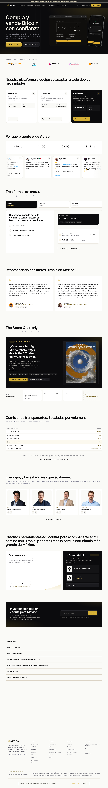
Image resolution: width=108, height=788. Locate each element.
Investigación (51, 5)
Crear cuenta (62, 248)
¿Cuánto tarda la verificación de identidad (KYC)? (23, 659)
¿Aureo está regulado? (14, 653)
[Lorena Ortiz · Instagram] (67, 307)
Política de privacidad (93, 781)
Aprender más (73, 248)
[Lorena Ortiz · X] (65, 307)
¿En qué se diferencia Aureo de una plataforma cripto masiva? (27, 665)
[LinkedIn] (11, 512)
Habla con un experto (31, 44)
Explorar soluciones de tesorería (50, 118)
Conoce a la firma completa (53, 519)
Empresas (30, 5)
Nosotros (64, 5)
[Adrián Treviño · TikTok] (26, 307)
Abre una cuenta (96, 5)
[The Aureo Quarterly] (81, 363)
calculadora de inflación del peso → (21, 586)
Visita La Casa (71, 585)
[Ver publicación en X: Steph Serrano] (94, 158)
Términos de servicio (77, 781)
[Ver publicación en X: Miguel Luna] (8, 158)
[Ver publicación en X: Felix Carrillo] (66, 158)
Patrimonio (37, 5)
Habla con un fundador (81, 118)
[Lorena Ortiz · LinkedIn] (70, 307)
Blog (58, 5)
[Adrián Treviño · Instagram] (18, 307)
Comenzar (12, 118)
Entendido (84, 783)
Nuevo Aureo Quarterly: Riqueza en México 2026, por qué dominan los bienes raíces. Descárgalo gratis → (54, 1)
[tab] (21, 204)
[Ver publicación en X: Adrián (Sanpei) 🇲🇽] (37, 158)
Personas (22, 5)
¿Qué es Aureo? (11, 641)
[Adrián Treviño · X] (16, 307)
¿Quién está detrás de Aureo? (16, 677)
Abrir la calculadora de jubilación (18, 583)
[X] (8, 512)
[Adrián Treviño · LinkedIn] (21, 307)
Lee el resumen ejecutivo (17, 379)
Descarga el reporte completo (38, 379)
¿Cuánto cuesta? (12, 671)
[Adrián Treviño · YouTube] (23, 307)
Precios (44, 5)
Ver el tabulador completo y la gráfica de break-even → (53, 459)
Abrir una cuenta (13, 44)
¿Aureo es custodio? (13, 647)
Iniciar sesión (86, 5)
